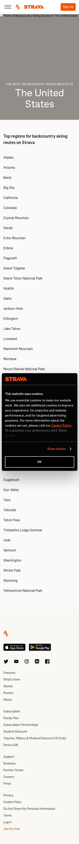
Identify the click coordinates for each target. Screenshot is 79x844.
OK (39, 462)
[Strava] (30, 7)
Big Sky (9, 188)
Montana (9, 359)
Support (8, 757)
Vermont (9, 550)
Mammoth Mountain (18, 349)
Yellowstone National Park (22, 590)
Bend (7, 177)
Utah (7, 540)
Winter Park (12, 570)
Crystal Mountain (16, 218)
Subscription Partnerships (20, 725)
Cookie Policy (12, 802)
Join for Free (11, 829)
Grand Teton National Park (22, 278)
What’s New (11, 679)
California (10, 198)
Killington (10, 318)
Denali (8, 228)
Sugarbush (11, 480)
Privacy (8, 795)
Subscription (11, 711)
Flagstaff (10, 258)
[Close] (7, 7)
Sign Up (68, 7)
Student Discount (15, 731)
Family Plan (11, 718)
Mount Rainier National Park (24, 369)
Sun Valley (11, 490)
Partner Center (13, 770)
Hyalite (8, 288)
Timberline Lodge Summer (22, 530)
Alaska (8, 157)
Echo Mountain (14, 238)
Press (7, 783)
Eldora (8, 248)
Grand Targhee (14, 268)
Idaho (7, 298)
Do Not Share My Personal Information (29, 809)
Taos (7, 500)
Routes (8, 693)
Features (9, 673)
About (7, 700)
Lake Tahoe (11, 329)
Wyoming (10, 580)
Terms (7, 815)
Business (9, 763)
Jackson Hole (13, 308)
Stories (8, 686)
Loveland (10, 339)
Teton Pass (11, 520)
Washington (12, 560)
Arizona (9, 167)
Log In (7, 822)
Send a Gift (10, 745)
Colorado (10, 208)
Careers (8, 777)
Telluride (9, 510)
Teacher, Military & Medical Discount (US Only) (34, 738)
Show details (56, 449)
